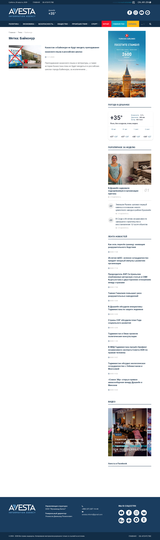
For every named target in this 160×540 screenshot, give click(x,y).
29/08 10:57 (113, 357)
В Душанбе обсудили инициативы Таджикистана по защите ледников (125, 308)
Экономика (28, 24)
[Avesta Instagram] (136, 513)
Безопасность (45, 24)
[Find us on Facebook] (129, 12)
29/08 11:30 (113, 341)
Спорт (94, 24)
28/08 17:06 (113, 287)
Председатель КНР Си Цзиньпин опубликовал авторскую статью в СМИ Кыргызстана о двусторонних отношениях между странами (129, 278)
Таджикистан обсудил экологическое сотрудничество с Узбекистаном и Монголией (126, 366)
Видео (118, 438)
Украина (132, 24)
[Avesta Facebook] (129, 513)
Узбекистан (118, 24)
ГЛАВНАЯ (36, 2)
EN (147, 2)
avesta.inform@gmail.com (92, 514)
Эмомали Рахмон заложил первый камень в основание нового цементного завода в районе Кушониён (133, 207)
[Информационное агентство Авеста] (22, 12)
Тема (20, 32)
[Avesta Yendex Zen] (129, 520)
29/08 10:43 (113, 390)
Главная (12, 32)
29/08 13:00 (113, 300)
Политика (14, 24)
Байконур (28, 32)
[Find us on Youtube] (141, 12)
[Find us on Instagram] (135, 12)
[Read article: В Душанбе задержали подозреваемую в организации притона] (129, 169)
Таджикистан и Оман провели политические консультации (123, 335)
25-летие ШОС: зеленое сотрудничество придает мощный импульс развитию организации (128, 260)
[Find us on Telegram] (147, 12)
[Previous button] (109, 432)
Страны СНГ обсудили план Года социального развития (124, 321)
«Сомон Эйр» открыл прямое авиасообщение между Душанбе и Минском (125, 382)
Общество (62, 24)
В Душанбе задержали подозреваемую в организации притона (123, 191)
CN (139, 2)
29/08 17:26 (113, 252)
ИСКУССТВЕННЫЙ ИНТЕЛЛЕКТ (122, 2)
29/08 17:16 (113, 268)
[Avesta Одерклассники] (144, 520)
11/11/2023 (50, 57)
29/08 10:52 (113, 373)
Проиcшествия (79, 24)
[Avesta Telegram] (136, 520)
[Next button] (149, 432)
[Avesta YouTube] (121, 513)
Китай (106, 24)
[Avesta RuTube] (121, 520)
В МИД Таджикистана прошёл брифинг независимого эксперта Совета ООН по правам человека (128, 349)
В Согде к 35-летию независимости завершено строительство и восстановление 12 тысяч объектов (132, 221)
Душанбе (51, 10)
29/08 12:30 (113, 314)
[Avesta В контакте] (144, 513)
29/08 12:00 (113, 327)
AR (143, 2)
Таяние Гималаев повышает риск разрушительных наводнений (125, 294)
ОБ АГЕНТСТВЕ (48, 2)
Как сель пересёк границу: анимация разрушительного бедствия (126, 246)
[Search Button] (150, 24)
